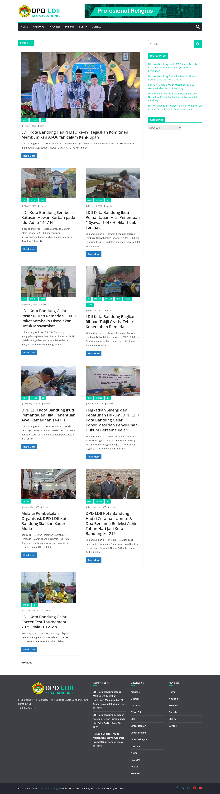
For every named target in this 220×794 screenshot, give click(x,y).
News (25, 120)
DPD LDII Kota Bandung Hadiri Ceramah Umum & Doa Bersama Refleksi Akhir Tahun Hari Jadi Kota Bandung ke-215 (111, 523)
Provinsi (54, 26)
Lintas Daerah (138, 725)
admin (43, 125)
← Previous (25, 662)
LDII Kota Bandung (48, 788)
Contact (97, 26)
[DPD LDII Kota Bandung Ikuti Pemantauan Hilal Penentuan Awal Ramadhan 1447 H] (48, 381)
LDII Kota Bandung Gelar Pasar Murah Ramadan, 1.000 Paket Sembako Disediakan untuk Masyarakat (48, 318)
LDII (43, 120)
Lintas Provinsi (139, 732)
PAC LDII (128, 299)
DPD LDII (34, 120)
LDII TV (83, 26)
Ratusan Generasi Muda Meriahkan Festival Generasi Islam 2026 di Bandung (108, 737)
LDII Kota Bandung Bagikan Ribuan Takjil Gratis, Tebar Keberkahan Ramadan (111, 321)
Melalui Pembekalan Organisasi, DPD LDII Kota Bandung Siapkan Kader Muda (45, 521)
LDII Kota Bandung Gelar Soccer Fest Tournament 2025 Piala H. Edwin (44, 621)
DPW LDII (108, 299)
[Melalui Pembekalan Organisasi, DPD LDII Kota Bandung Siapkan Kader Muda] (48, 484)
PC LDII (89, 305)
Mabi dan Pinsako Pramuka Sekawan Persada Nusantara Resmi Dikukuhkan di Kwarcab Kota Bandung (173, 97)
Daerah (69, 26)
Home (24, 26)
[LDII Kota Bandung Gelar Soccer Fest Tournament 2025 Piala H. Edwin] (48, 587)
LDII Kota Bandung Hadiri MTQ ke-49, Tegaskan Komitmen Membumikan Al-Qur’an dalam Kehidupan (74, 134)
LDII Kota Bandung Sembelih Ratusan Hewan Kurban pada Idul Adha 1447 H (48, 217)
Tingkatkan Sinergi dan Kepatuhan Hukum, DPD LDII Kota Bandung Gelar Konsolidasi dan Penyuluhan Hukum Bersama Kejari (112, 420)
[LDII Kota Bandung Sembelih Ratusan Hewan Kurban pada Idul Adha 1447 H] (48, 183)
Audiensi (135, 691)
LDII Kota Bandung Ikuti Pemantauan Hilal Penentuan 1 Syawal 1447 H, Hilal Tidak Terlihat (113, 220)
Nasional (38, 26)
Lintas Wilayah (139, 739)
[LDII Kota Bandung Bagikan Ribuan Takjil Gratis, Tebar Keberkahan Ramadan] (113, 281)
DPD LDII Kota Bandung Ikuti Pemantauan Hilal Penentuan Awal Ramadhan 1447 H (48, 415)
